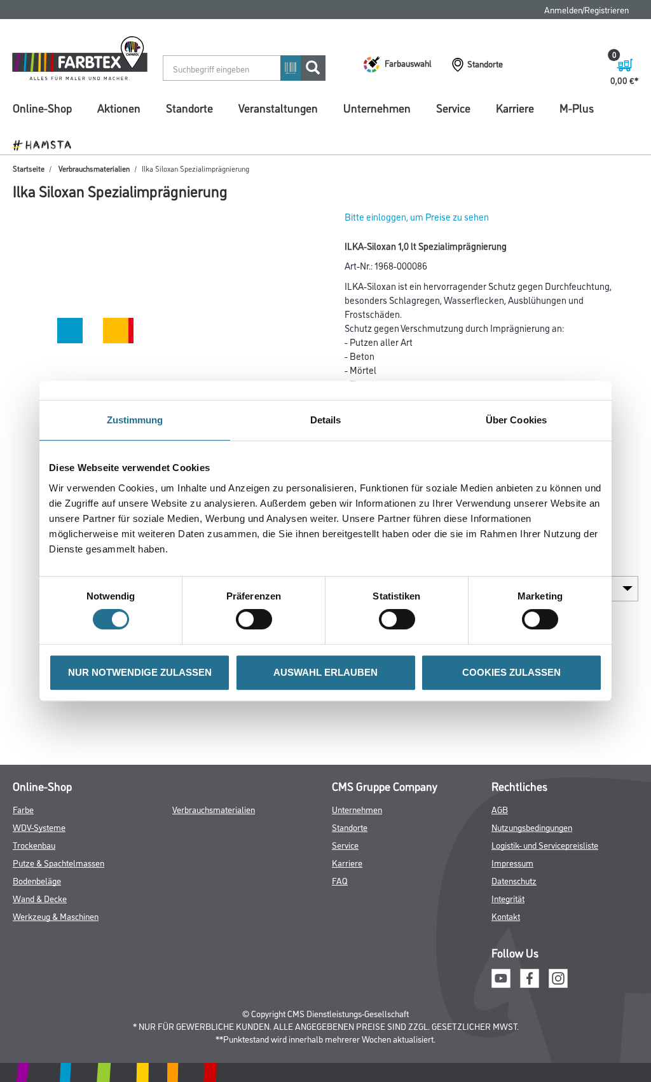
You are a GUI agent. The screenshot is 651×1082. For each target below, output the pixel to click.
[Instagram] (558, 976)
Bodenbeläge (37, 880)
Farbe (23, 809)
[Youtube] (501, 976)
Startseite (29, 168)
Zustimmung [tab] (135, 419)
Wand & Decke (40, 898)
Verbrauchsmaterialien (94, 168)
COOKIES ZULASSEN (511, 672)
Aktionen (118, 107)
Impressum (512, 862)
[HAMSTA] (46, 144)
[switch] (257, 619)
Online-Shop (42, 107)
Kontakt (505, 916)
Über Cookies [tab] (516, 419)
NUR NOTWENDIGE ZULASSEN (140, 672)
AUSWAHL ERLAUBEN (325, 672)
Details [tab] (325, 419)
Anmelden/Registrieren (586, 9)
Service (453, 107)
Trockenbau (34, 845)
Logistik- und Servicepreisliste (544, 845)
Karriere (515, 107)
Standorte (189, 107)
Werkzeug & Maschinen (56, 916)
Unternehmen (377, 107)
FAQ (340, 880)
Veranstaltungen (278, 107)
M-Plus (576, 107)
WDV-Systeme (39, 827)
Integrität (507, 898)
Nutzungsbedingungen (531, 827)
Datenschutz (514, 880)
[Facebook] (529, 976)
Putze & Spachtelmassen (58, 862)
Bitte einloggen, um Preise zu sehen (417, 216)
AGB (499, 809)
